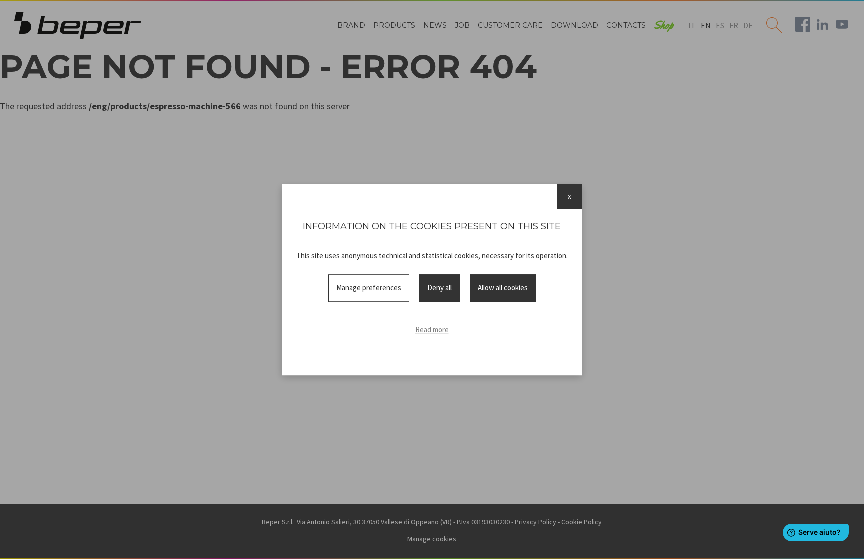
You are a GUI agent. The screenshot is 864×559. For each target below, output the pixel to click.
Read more (432, 329)
